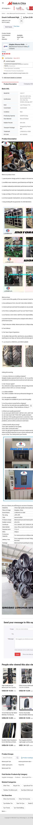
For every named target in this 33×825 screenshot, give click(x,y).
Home (3, 13)
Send (17, 654)
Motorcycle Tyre (6, 761)
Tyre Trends (6, 808)
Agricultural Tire (28, 785)
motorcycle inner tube (25, 761)
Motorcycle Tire (6, 768)
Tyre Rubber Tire (8, 803)
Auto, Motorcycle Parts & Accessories (16, 13)
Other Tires (6, 785)
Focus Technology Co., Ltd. (23, 817)
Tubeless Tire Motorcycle (10, 790)
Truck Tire (21, 765)
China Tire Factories (24, 799)
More (3, 811)
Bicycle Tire (16, 785)
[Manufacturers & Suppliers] (16, 3)
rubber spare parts (7, 765)
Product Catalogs (28, 758)
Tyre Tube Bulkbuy (19, 808)
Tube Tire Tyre (20, 803)
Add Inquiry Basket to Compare (13, 77)
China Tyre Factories (9, 799)
